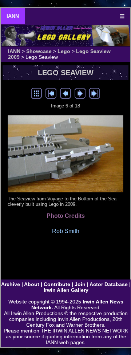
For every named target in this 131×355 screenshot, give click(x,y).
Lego (63, 51)
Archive (10, 284)
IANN (13, 16)
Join (80, 284)
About (31, 284)
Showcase (39, 51)
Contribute (57, 284)
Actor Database (109, 284)
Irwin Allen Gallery (66, 290)
